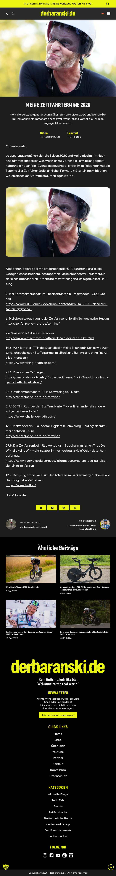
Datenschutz (58, 776)
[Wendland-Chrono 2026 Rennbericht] (31, 569)
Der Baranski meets (58, 830)
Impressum (58, 770)
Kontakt (58, 764)
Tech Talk (58, 800)
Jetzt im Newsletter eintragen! (58, 715)
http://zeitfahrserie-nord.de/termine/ (33, 323)
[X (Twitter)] (52, 507)
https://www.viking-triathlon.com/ (31, 362)
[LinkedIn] (75, 507)
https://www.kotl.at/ (21, 485)
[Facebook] (41, 507)
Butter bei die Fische (58, 818)
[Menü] (108, 13)
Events (58, 806)
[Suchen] (13, 13)
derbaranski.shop (58, 824)
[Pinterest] (64, 507)
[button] (103, 13)
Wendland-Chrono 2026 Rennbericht (22, 587)
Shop (58, 740)
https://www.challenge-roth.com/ (30, 416)
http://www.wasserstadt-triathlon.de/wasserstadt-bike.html (50, 338)
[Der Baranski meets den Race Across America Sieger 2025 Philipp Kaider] (31, 614)
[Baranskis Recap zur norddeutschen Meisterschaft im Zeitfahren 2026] (85, 614)
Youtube (58, 752)
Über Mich (58, 746)
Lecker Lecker (58, 836)
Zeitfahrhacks (58, 812)
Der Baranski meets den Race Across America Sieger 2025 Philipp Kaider (29, 633)
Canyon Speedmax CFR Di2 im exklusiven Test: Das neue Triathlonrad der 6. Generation (85, 588)
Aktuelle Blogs (58, 794)
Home (58, 734)
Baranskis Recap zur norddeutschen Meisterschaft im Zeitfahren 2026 (84, 633)
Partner (58, 758)
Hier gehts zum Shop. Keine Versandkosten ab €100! (58, 3)
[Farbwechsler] (7, 13)
